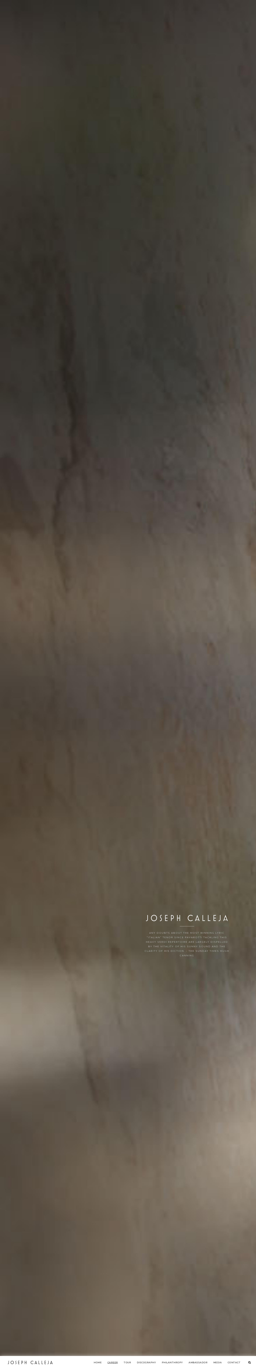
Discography (146, 1362)
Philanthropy (172, 1362)
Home (98, 1362)
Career (112, 1362)
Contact (234, 1362)
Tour (127, 1362)
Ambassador (198, 1362)
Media (217, 1362)
